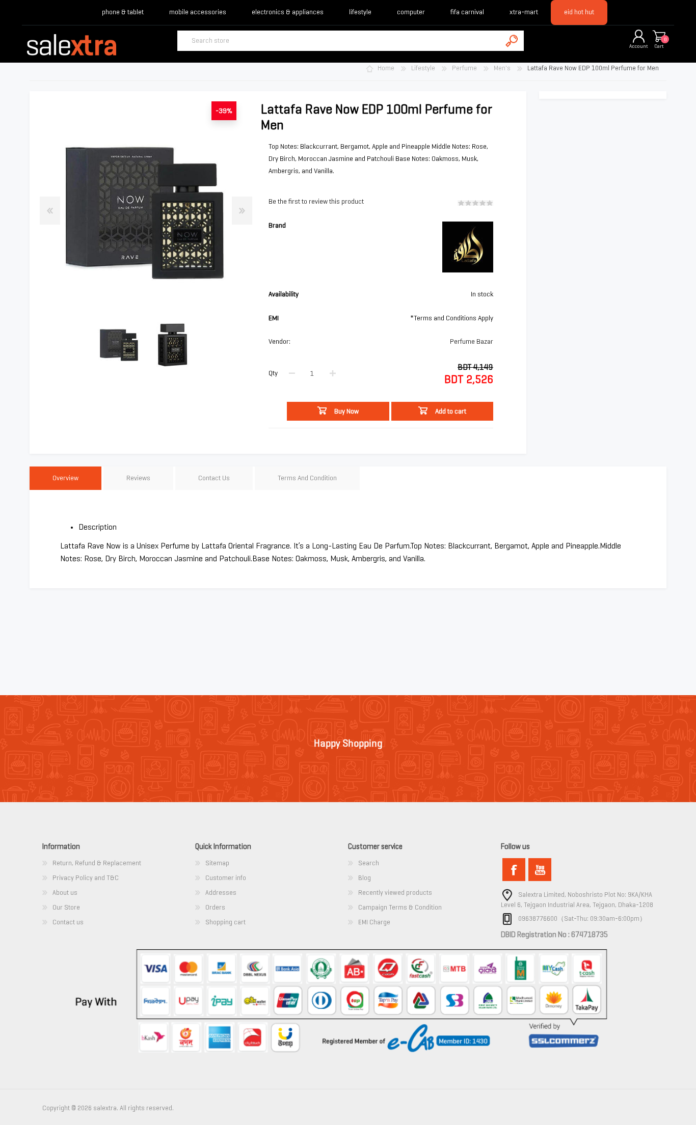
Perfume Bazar (471, 341)
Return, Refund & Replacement (96, 863)
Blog (364, 877)
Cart (659, 46)
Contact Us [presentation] (214, 478)
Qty (273, 373)
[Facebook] (513, 869)
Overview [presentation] (65, 478)
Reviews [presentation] (138, 478)
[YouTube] (539, 869)
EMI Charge (374, 922)
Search (368, 863)
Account (638, 46)
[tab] (65, 478)
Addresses (220, 892)
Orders (215, 907)
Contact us (68, 922)
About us (64, 892)
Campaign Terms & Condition (400, 907)
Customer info (225, 877)
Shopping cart (659, 37)
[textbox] (339, 41)
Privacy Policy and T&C (85, 877)
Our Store (66, 907)
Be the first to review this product (316, 201)
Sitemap (217, 863)
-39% (224, 110)
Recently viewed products (395, 892)
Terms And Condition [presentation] (307, 478)
